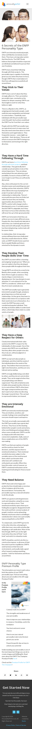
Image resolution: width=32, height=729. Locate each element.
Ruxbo (24, 721)
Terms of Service (21, 725)
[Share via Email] (27, 675)
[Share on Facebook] (5, 675)
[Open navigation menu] (27, 4)
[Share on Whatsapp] (21, 675)
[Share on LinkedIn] (16, 675)
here (15, 659)
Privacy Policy (10, 725)
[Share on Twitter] (10, 675)
